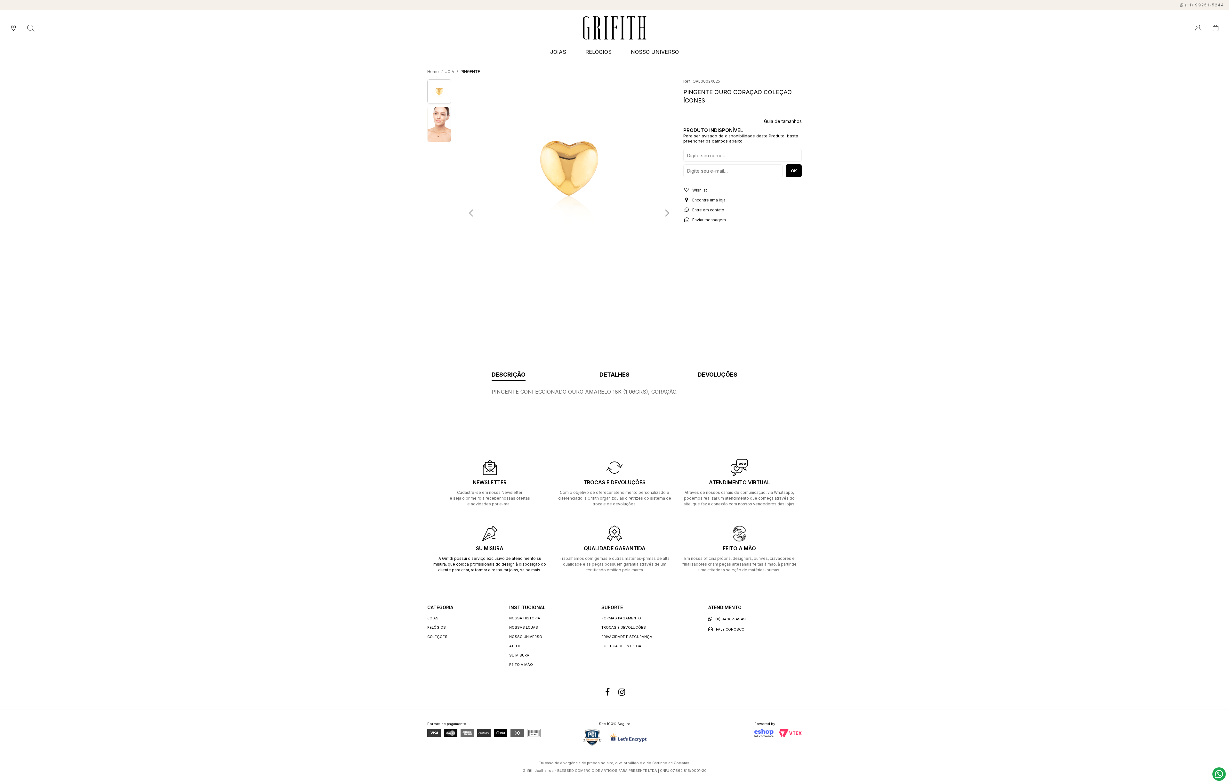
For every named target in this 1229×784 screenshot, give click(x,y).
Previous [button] (470, 212)
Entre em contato (707, 210)
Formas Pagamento (621, 618)
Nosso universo (525, 636)
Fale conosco (730, 629)
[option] (569, 168)
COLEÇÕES (437, 636)
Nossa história (524, 618)
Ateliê (515, 646)
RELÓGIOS (436, 627)
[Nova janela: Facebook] (607, 692)
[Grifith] (614, 28)
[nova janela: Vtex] (790, 733)
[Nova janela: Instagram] (621, 692)
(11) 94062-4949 (730, 619)
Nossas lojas (523, 627)
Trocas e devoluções (623, 627)
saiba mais (530, 570)
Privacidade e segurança (626, 636)
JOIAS (432, 618)
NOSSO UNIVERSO (655, 52)
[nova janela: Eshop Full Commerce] (764, 733)
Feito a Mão (521, 664)
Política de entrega (621, 646)
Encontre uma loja (708, 200)
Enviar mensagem (708, 219)
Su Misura (519, 655)
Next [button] (667, 212)
